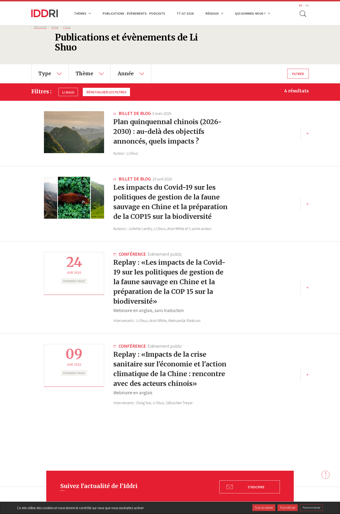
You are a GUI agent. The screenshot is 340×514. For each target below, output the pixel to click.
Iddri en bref (40, 26)
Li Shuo (67, 26)
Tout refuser (287, 507)
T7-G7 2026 (185, 13)
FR (300, 5)
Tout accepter (264, 507)
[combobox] (50, 73)
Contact (55, 26)
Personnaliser (311, 507)
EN (307, 5)
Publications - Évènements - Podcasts (133, 13)
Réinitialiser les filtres (106, 92)
